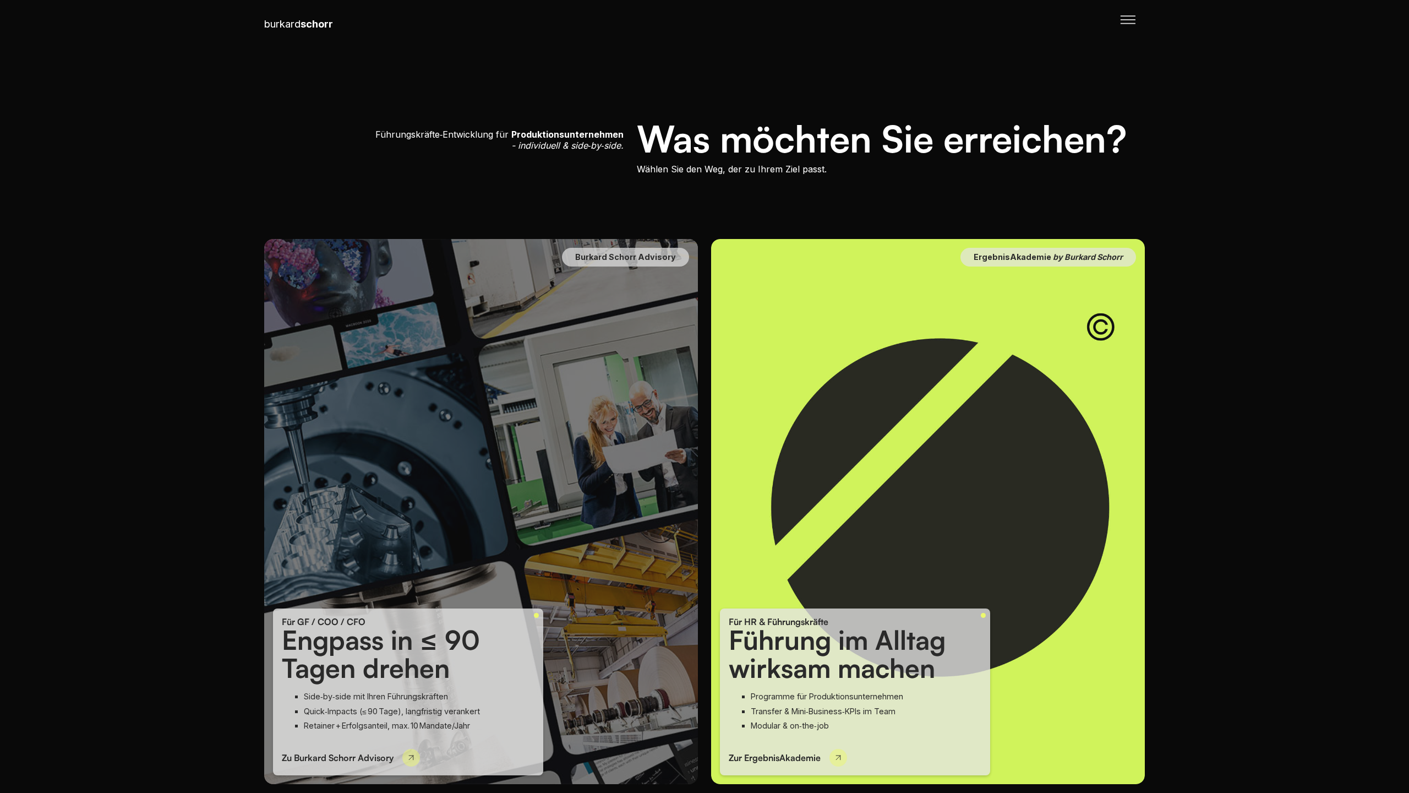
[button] (1128, 24)
